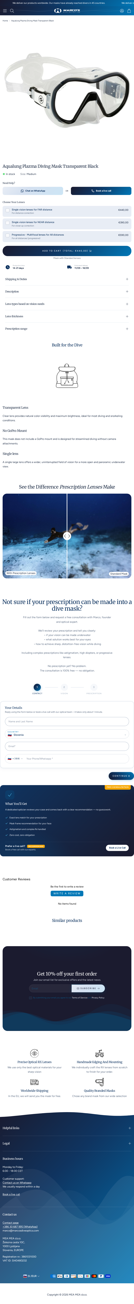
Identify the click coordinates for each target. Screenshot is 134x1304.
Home (5, 21)
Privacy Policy (98, 997)
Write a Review (67, 893)
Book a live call (103, 190)
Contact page (11, 1222)
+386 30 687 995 (13, 1226)
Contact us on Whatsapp (17, 1182)
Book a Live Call (117, 847)
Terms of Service (79, 997)
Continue (120, 776)
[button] (5, 10)
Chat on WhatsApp (35, 190)
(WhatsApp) (31, 1226)
